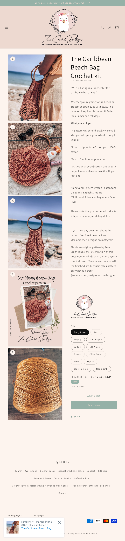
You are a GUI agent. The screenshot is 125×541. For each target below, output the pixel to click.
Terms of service (90, 533)
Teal (98, 333)
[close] (59, 522)
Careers (62, 493)
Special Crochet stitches (71, 470)
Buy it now (94, 405)
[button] (6, 27)
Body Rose (80, 332)
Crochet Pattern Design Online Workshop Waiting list (40, 485)
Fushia (77, 339)
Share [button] (77, 416)
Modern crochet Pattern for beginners (91, 485)
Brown (79, 355)
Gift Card (102, 470)
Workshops (31, 470)
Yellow (77, 346)
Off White (95, 346)
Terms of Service (62, 478)
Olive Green (98, 355)
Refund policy (81, 478)
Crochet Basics (47, 470)
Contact (91, 470)
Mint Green (96, 339)
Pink (78, 362)
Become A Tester (42, 478)
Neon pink (102, 368)
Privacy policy (74, 533)
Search (18, 470)
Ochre (90, 361)
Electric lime (81, 368)
